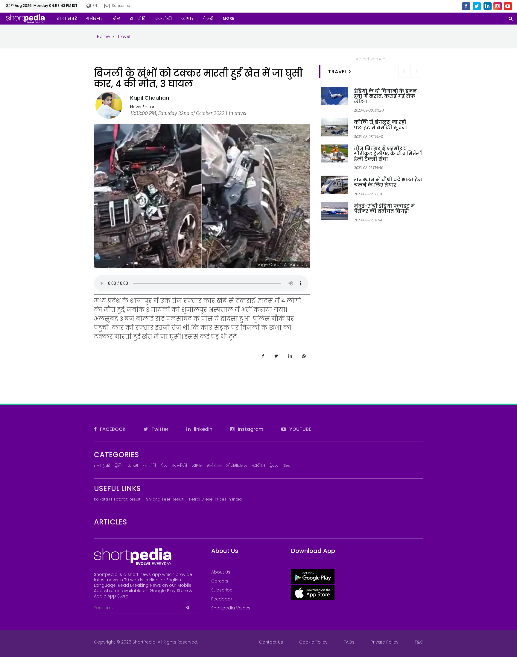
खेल (163, 466)
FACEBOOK (112, 429)
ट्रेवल (274, 466)
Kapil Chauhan (149, 97)
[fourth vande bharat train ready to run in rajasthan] (334, 184)
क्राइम (133, 466)
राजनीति (149, 466)
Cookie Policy (313, 642)
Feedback (221, 599)
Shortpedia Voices (230, 608)
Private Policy (385, 642)
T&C (419, 642)
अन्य (287, 466)
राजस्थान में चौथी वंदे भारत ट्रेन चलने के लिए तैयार (388, 182)
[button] (228, 19)
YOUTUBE (299, 429)
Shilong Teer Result (164, 499)
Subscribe (221, 590)
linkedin (202, 429)
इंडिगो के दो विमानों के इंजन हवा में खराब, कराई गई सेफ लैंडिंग (385, 96)
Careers (219, 581)
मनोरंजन (214, 466)
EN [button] (94, 5)
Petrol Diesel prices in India (215, 499)
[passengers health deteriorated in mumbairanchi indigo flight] (334, 211)
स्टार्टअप (258, 466)
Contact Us (271, 642)
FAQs (349, 642)
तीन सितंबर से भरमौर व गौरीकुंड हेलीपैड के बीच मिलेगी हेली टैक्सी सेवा (388, 153)
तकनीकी (179, 466)
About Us (220, 572)
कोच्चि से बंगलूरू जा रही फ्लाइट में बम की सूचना (381, 125)
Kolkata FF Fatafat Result (117, 499)
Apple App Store (111, 596)
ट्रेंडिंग (119, 466)
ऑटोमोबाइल (236, 466)
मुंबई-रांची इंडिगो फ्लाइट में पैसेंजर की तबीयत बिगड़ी (384, 209)
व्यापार (196, 466)
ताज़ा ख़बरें (102, 466)
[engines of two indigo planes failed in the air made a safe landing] (334, 96)
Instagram (250, 429)
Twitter (159, 429)
